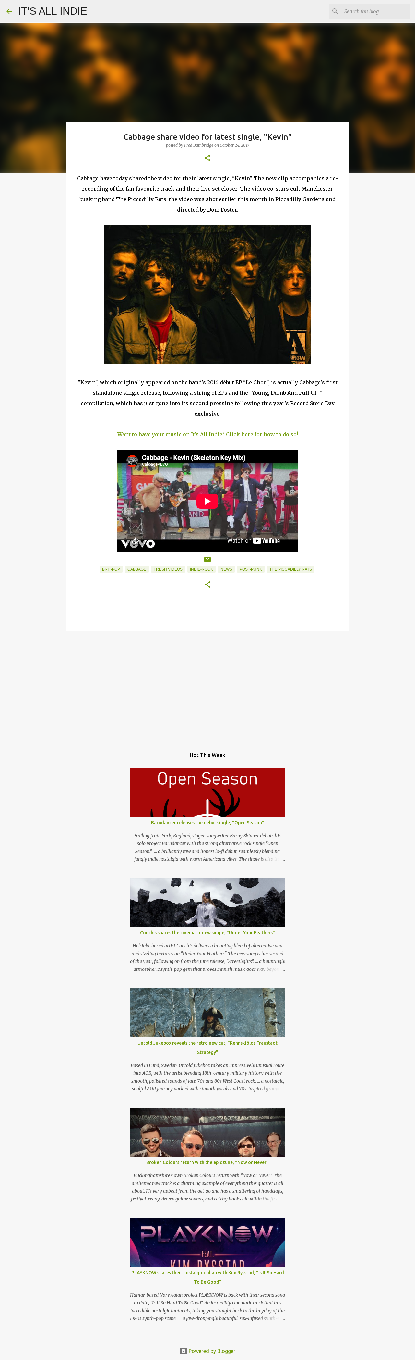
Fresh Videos (168, 569)
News (226, 569)
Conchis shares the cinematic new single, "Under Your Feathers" (207, 932)
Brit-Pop (111, 569)
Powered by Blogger (211, 1351)
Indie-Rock (201, 569)
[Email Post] (207, 562)
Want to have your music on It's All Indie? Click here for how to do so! (207, 434)
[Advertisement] (207, 686)
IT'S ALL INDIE (52, 11)
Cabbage (136, 569)
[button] (207, 158)
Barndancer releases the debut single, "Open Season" (207, 822)
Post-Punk (251, 569)
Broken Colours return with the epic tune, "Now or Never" (207, 1162)
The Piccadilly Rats (290, 569)
